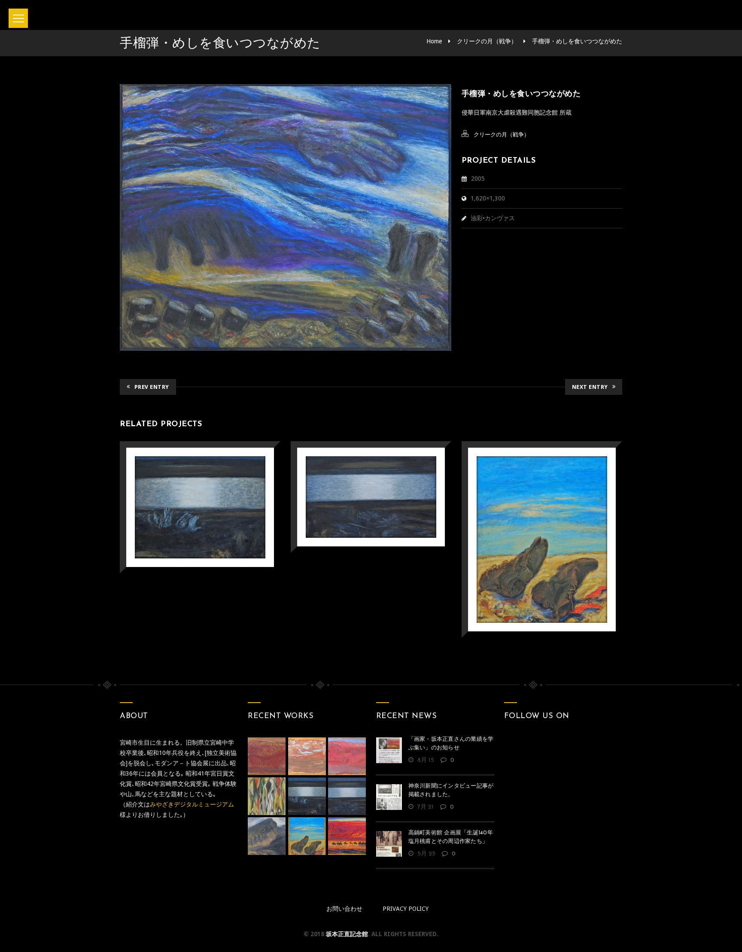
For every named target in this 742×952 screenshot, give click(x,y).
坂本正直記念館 (347, 934)
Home (434, 41)
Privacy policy (406, 908)
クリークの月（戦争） (487, 41)
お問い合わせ (344, 908)
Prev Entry (151, 387)
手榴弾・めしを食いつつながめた (577, 41)
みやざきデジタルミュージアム (192, 804)
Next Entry (590, 387)
